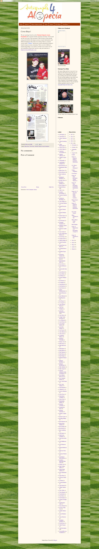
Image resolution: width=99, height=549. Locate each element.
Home (21, 24)
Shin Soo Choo (62, 450)
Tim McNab (62, 494)
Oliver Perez (62, 394)
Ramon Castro (62, 416)
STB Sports (61, 433)
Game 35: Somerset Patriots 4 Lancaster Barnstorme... (75, 206)
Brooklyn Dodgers (61, 182)
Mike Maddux (62, 367)
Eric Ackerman (62, 217)
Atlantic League (62, 157)
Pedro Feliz (61, 399)
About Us (27, 24)
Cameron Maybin (63, 195)
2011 (72, 143)
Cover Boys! (74, 173)
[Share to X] (38, 144)
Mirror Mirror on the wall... (75, 221)
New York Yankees (61, 385)
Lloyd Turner (62, 322)
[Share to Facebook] (39, 144)
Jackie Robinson (62, 265)
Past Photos (65, 24)
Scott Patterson (62, 444)
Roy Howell (61, 428)
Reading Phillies (62, 418)
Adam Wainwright (61, 145)
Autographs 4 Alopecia (61, 30)
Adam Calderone (63, 138)
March (73, 249)
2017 (72, 134)
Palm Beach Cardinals (61, 396)
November (74, 145)
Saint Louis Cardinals (61, 435)
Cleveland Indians (63, 203)
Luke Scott (61, 333)
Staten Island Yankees (62, 470)
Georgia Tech (62, 238)
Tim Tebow (61, 496)
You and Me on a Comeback (63, 531)
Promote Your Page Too (62, 46)
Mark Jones (61, 343)
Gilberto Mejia (62, 240)
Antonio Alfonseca (61, 155)
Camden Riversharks (61, 192)
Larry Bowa (61, 315)
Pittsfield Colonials (61, 404)
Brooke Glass (62, 180)
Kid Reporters (62, 297)
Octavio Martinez (63, 391)
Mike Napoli (62, 368)
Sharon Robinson (63, 447)
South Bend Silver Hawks (62, 457)
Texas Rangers (62, 492)
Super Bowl (61, 475)
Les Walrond (62, 320)
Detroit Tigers (62, 215)
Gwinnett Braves (62, 248)
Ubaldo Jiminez (62, 510)
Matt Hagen (61, 348)
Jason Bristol (62, 272)
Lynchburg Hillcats (61, 336)
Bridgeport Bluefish (61, 177)
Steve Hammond (62, 472)
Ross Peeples (62, 426)
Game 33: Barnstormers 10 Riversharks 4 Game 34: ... (75, 230)
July (73, 240)
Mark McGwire (62, 345)
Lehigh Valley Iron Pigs (62, 317)
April (73, 246)
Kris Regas (61, 301)
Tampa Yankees (62, 487)
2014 (72, 136)
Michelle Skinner (63, 357)
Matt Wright (61, 355)
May (73, 244)
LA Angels (61, 302)
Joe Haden (61, 282)
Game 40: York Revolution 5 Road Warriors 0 (74, 178)
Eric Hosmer (62, 220)
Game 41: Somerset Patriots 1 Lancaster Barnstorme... (75, 160)
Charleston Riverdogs (61, 198)
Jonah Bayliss (62, 284)
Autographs (61, 160)
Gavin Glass (32, 146)
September (74, 149)
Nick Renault (62, 387)
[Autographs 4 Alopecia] (62, 45)
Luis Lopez (61, 330)
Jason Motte (61, 274)
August (73, 152)
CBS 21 (61, 190)
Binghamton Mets (63, 167)
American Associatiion (62, 151)
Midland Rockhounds (62, 364)
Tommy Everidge (63, 499)
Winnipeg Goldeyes (61, 520)
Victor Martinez (62, 513)
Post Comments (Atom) (32, 189)
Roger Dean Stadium (61, 424)
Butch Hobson (62, 187)
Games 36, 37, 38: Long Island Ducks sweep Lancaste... (75, 194)
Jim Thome (61, 280)
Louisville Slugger (61, 327)
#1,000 (73, 154)
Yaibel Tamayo (62, 525)
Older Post (51, 187)
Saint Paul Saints (62, 438)
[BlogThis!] (37, 144)
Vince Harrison (62, 517)
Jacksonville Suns (63, 269)
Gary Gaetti (61, 231)
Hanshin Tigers (62, 251)
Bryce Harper (62, 185)
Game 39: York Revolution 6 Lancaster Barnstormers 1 (75, 186)
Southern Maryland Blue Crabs (62, 461)
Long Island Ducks (61, 324)
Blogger (55, 540)
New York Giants (63, 381)
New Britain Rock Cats (62, 375)
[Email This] (36, 144)
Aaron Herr (61, 136)
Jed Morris (61, 275)
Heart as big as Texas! (75, 200)
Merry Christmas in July (75, 216)
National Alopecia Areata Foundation (42, 146)
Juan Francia (62, 288)
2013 (72, 139)
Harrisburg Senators (61, 255)
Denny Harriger (62, 212)
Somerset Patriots (63, 453)
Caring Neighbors (74, 170)
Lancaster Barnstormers (62, 311)
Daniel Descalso (62, 206)
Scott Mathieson (62, 441)
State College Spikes (62, 467)
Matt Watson (62, 354)
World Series (62, 523)
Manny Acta (62, 341)
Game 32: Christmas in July (75, 236)
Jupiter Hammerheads (62, 290)
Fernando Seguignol (61, 223)
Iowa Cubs (61, 264)
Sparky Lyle (61, 464)
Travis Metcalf (62, 505)
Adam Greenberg (63, 141)
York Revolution (62, 528)
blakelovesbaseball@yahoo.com (28, 50)
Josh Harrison (62, 286)
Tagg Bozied (62, 485)
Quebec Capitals (62, 413)
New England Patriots (62, 378)
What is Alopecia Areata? (36, 24)
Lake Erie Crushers (61, 308)
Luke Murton (62, 332)
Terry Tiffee (61, 490)
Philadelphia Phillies (62, 401)
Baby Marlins (75, 224)
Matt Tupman (62, 352)
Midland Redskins (61, 361)
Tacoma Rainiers (62, 482)
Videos (46, 24)
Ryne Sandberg (62, 430)
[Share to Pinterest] (41, 144)
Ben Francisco (62, 165)
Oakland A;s (62, 389)
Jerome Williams (62, 277)
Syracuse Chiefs (62, 477)
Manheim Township (61, 339)
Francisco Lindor (63, 228)
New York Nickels (74, 212)
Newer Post (23, 187)
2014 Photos (58, 24)
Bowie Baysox (62, 172)
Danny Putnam (62, 209)
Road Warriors (62, 421)
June (73, 242)
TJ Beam (61, 480)
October (74, 147)
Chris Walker (62, 201)
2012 (72, 141)
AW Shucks (61, 134)
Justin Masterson (62, 293)
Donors (51, 24)
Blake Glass (27, 146)
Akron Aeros (62, 147)
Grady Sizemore (62, 242)
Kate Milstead (62, 296)
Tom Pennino (62, 497)
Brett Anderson (62, 174)
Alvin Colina (62, 149)
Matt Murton (62, 350)
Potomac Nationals (61, 411)
